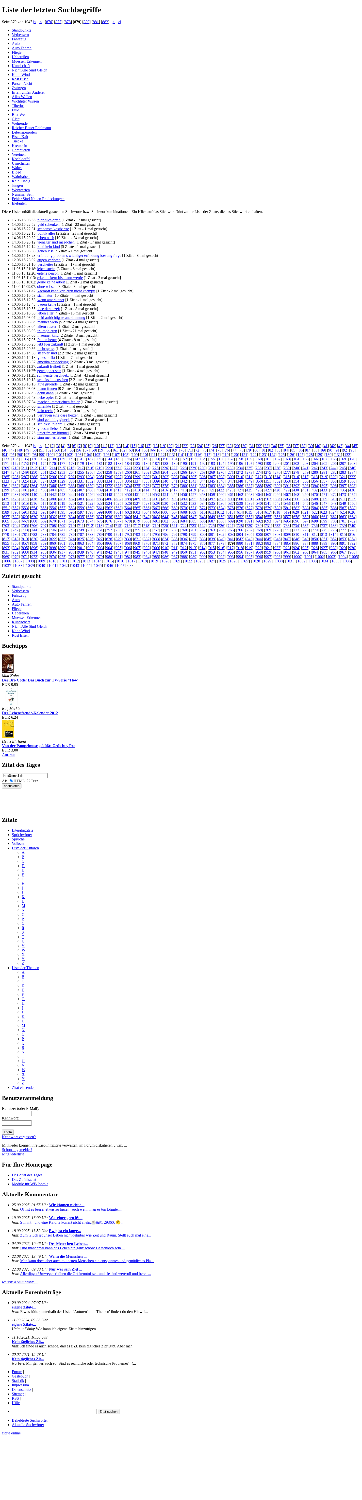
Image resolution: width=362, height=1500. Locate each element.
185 (137, 463)
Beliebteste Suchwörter (30, 1420)
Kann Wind (21, 74)
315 (287, 477)
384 (221, 486)
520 (72, 503)
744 (34, 530)
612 (221, 512)
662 (334, 517)
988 (184, 557)
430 (296, 490)
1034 (324, 561)
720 (165, 525)
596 (72, 512)
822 (53, 539)
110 (144, 455)
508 (315, 499)
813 (324, 534)
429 (287, 490)
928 (333, 548)
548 (334, 503)
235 (249, 468)
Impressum (20, 1385)
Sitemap (18, 1394)
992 (221, 557)
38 (303, 446)
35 (281, 446)
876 (49, 22)
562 (109, 508)
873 (175, 543)
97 (27, 455)
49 (27, 450)
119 (226, 455)
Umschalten (21, 163)
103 (79, 455)
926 (315, 548)
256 (90, 472)
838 (203, 539)
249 (25, 472)
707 (44, 525)
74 (212, 450)
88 (315, 450)
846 (277, 539)
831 (137, 539)
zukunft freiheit (49, 366)
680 (146, 521)
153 (193, 459)
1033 (313, 561)
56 (79, 450)
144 (109, 459)
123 (263, 455)
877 (58, 22)
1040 (41, 565)
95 (13, 455)
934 (34, 552)
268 (203, 472)
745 (44, 530)
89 (323, 450)
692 (259, 521)
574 (221, 508)
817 (6, 539)
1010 (52, 561)
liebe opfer (45, 397)
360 (352, 481)
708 (53, 525)
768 (259, 530)
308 (221, 477)
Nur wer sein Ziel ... (65, 1269)
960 (277, 552)
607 (175, 512)
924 (296, 548)
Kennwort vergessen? (19, 1137)
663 (343, 517)
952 (203, 552)
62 (123, 450)
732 (277, 525)
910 (165, 548)
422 (221, 490)
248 (15, 472)
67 (160, 450)
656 (277, 517)
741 (6, 530)
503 (268, 499)
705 (25, 525)
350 (259, 481)
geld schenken (48, 224)
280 (315, 472)
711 (81, 525)
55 (72, 450)
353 (287, 481)
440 (34, 494)
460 (221, 494)
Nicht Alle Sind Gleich (29, 70)
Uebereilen (20, 57)
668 (34, 521)
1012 (75, 561)
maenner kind (48, 335)
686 (203, 521)
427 (268, 490)
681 (156, 521)
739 (343, 525)
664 (352, 517)
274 (259, 472)
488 (128, 499)
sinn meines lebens (51, 437)
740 (352, 525)
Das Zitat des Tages (27, 1175)
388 (259, 486)
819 (25, 539)
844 (259, 539)
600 (109, 512)
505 (287, 499)
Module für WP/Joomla (30, 1184)
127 (300, 455)
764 (221, 530)
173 (25, 463)
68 (168, 450)
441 (44, 494)
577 (249, 508)
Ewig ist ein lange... (65, 1231)
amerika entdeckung (53, 362)
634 (72, 517)
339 (156, 481)
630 (34, 517)
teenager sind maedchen (56, 242)
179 (81, 463)
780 (15, 534)
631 (44, 517)
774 (315, 530)
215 (62, 468)
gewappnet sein (49, 371)
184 (128, 463)
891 (343, 543)
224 (146, 468)
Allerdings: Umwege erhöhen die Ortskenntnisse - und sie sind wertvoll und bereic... (85, 1274)
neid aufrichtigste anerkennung (61, 317)
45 (355, 446)
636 (90, 517)
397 (343, 486)
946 (146, 552)
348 (240, 481)
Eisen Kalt (20, 137)
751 (100, 530)
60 (109, 450)
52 (49, 450)
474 (352, 494)
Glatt (15, 119)
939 (81, 552)
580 (277, 508)
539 (249, 503)
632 (53, 517)
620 (296, 512)
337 (137, 481)
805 (249, 534)
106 (107, 455)
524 (109, 503)
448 (109, 494)
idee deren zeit (48, 309)
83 (278, 450)
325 (25, 481)
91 (338, 450)
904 (109, 548)
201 (287, 463)
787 (81, 534)
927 (324, 548)
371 (100, 486)
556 (53, 508)
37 (296, 446)
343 (193, 481)
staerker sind (47, 353)
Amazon (8, 754)
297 (118, 477)
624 (333, 512)
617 (268, 512)
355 (306, 481)
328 (53, 481)
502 (259, 499)
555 (44, 508)
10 (97, 446)
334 (109, 481)
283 (343, 472)
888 (315, 543)
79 (249, 450)
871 (156, 543)
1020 (165, 561)
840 (221, 539)
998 (277, 557)
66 (153, 450)
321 (343, 477)
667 (25, 521)
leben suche (46, 269)
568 (165, 508)
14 (126, 446)
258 (109, 472)
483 (81, 499)
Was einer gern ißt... (65, 1218)
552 (15, 508)
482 (72, 499)
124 (272, 455)
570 (184, 508)
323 (6, 481)
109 (135, 455)
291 (62, 477)
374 (128, 486)
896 (34, 548)
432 (315, 490)
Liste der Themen (25, 968)
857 (25, 543)
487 (118, 499)
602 (128, 512)
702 (352, 521)
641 (137, 517)
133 (6, 459)
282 (334, 472)
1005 (354, 557)
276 (277, 472)
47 (13, 450)
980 (109, 557)
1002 (320, 557)
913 (193, 548)
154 (203, 459)
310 (240, 477)
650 (221, 517)
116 (198, 455)
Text (34, 781)
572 (203, 508)
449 (118, 494)
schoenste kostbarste (53, 229)
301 (156, 477)
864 (90, 543)
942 (109, 552)
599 (100, 512)
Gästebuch (20, 1376)
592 (34, 512)
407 (81, 490)
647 (193, 517)
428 (277, 490)
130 (328, 455)
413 (137, 490)
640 (128, 517)
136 (34, 459)
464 (259, 494)
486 (109, 499)
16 (141, 446)
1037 (7, 565)
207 (343, 463)
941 (100, 552)
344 (203, 481)
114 (180, 455)
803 (231, 534)
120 (235, 455)
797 (175, 534)
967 (343, 552)
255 (81, 472)
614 (240, 512)
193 (212, 463)
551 (6, 508)
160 (259, 459)
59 (101, 450)
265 (175, 472)
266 (184, 472)
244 (333, 468)
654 (259, 517)
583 (306, 508)
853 (343, 539)
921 (268, 548)
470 (315, 494)
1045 (98, 565)
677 (118, 521)
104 (88, 455)
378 (165, 486)
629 (25, 517)
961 (287, 552)
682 (165, 521)
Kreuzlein (19, 145)
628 (15, 517)
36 (289, 446)
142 (90, 459)
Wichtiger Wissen (25, 101)
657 (287, 517)
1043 (75, 565)
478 (34, 499)
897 (44, 548)
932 (15, 552)
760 (184, 530)
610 (203, 512)
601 (118, 512)
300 (146, 477)
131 (338, 455)
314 (277, 477)
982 (128, 557)
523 (100, 503)
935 (44, 552)
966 (334, 552)
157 (231, 459)
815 (343, 534)
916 (221, 548)
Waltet (17, 168)
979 (100, 557)
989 (193, 557)
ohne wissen (46, 286)
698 (315, 521)
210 (15, 468)
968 (352, 552)
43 (340, 446)
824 (72, 539)
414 (146, 490)
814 (333, 534)
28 (229, 446)
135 (25, 459)
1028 (256, 561)
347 (231, 481)
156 (221, 459)
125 (282, 455)
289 (44, 477)
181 (100, 463)
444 (72, 494)
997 (268, 557)
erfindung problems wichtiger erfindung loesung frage (79, 255)
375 (137, 486)
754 (128, 530)
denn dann (45, 393)
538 (240, 503)
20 (170, 446)
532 (184, 503)
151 (175, 459)
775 (324, 530)
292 (72, 477)
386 (240, 486)
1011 (63, 561)
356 (315, 481)
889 (324, 543)
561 (100, 508)
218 (90, 468)
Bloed (16, 172)
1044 (86, 565)
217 (81, 468)
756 (146, 530)
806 (259, 534)
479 (44, 499)
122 (254, 455)
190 (184, 463)
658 (296, 517)
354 (296, 481)
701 (343, 521)
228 (184, 468)
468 (296, 494)
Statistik (18, 1380)
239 (287, 468)
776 (334, 530)
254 (72, 472)
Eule (15, 110)
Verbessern (20, 35)
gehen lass (45, 251)
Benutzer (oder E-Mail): (20, 1108)
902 (90, 548)
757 (156, 530)
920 (259, 548)
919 (249, 548)
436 (352, 490)
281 (324, 472)
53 (57, 450)
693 (268, 521)
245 (343, 468)
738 (333, 525)
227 (174, 468)
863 (81, 543)
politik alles (46, 233)
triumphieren (47, 331)
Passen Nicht (22, 83)
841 (231, 539)
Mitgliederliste (13, 1154)
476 (15, 499)
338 (146, 481)
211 (25, 468)
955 (231, 552)
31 (252, 446)
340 (165, 481)
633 (62, 517)
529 (156, 503)
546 (315, 503)
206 (334, 463)
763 (212, 530)
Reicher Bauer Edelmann (31, 128)
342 (184, 481)
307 (212, 477)
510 (334, 499)
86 (301, 450)
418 (184, 490)
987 (175, 557)
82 (271, 450)
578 (259, 508)
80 (256, 450)
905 (118, 548)
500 (240, 499)
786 (72, 534)
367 (62, 486)
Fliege (16, 52)
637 (100, 517)
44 (348, 446)
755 (137, 530)
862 (72, 543)
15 (133, 446)
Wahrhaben (21, 176)
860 (53, 543)
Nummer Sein (22, 194)
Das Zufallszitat (24, 1179)
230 (202, 468)
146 (128, 459)
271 (231, 472)
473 (343, 494)
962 (296, 552)
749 (81, 530)
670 (53, 521)
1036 (347, 561)
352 (277, 481)
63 (131, 450)
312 (259, 477)
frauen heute (47, 340)
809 (287, 534)
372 (109, 486)
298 (128, 477)
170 (352, 459)
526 (128, 503)
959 (268, 552)
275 (268, 472)
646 (184, 517)
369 (81, 486)
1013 (86, 561)
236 (259, 468)
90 (330, 450)
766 (240, 530)
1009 (41, 561)
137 (44, 459)
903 (100, 548)
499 (231, 499)
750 (90, 530)
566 (146, 508)
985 (156, 557)
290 (53, 477)
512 (352, 499)
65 (146, 450)
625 (343, 512)
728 (240, 525)
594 (53, 512)
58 (94, 450)
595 (62, 512)
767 (249, 530)
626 (352, 512)
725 (212, 525)
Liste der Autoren (25, 848)
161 (268, 459)
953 (212, 552)
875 (193, 543)
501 (249, 499)
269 (212, 472)
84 (286, 450)
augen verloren (49, 260)
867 (118, 543)
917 (230, 548)
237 (268, 468)
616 (259, 512)
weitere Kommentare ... (20, 1282)
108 (125, 455)
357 (324, 481)
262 (146, 472)
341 (175, 481)
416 (165, 490)
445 (81, 494)
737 (324, 525)
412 (128, 490)
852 (334, 539)
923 (287, 548)
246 (352, 468)
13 (119, 446)
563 (118, 508)
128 (310, 455)
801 (212, 534)
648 (203, 517)
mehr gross (45, 349)
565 (137, 508)
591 (25, 512)
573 (212, 508)
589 (6, 512)
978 (90, 557)
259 (118, 472)
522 (90, 503)
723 (193, 525)
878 (68, 22)
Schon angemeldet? (17, 1150)
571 (193, 508)
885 (287, 543)
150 (165, 459)
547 (324, 503)
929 (343, 548)
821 (44, 539)
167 (324, 459)
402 (34, 490)
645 (175, 517)
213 (43, 468)
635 (81, 517)
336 (128, 481)
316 (296, 477)
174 (34, 463)
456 (184, 494)
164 (296, 459)
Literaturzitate (22, 830)
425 (249, 490)
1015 (109, 561)
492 (165, 499)
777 (343, 530)
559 (81, 508)
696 (296, 521)
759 (175, 530)
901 (81, 548)
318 (315, 477)
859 (44, 543)
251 (44, 472)
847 (287, 539)
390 (277, 486)
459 (212, 494)
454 (165, 494)
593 (44, 512)
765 (231, 530)
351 (268, 481)
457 (193, 494)
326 (34, 481)
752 (109, 530)
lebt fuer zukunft (50, 344)
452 (146, 494)
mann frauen (47, 388)
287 (25, 477)
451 (137, 494)
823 (62, 539)
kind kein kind (48, 246)
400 (15, 490)
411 (118, 490)
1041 (52, 565)
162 (277, 459)
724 (202, 525)
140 (72, 459)
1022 (188, 561)
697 (306, 521)
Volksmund (21, 843)
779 (6, 534)
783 (44, 534)
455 (175, 494)
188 (165, 463)
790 (109, 534)
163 (287, 459)
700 (334, 521)
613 (230, 512)
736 (315, 525)
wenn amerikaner (50, 300)
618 (277, 512)
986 (165, 557)
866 (109, 543)
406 (72, 490)
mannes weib (47, 322)
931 (6, 552)
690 (240, 521)
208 (352, 463)
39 (311, 446)
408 (90, 490)
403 (44, 490)
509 (324, 499)
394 (315, 486)
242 (315, 468)
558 (72, 508)
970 (15, 557)
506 (296, 499)
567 (156, 508)
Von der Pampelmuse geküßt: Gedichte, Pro (38, 746)
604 (146, 512)
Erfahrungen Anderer (28, 92)
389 (268, 486)
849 (306, 539)
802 (221, 534)
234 (240, 468)
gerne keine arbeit (51, 282)
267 (193, 472)
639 (118, 517)
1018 (143, 561)
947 (156, 552)
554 (34, 508)
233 (230, 468)
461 (231, 494)
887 (306, 543)
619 (287, 512)
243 (324, 468)
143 (100, 459)
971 (25, 557)
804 (240, 534)
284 (352, 472)
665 (6, 521)
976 (72, 557)
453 (156, 494)
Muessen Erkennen (27, 61)
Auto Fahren (22, 48)
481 (62, 499)
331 (81, 481)
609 (193, 512)
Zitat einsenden (23, 1087)
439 (25, 494)
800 (203, 534)
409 (100, 490)
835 (175, 539)
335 (118, 481)
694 (277, 521)
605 (156, 512)
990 (203, 557)
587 (343, 508)
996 (259, 557)
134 (15, 459)
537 (231, 503)
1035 (335, 561)
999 (287, 557)
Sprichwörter (22, 835)
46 (5, 450)
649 (212, 517)
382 (203, 486)
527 (137, 503)
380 (184, 486)
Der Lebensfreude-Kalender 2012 (30, 713)
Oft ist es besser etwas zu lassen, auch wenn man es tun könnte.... (71, 1209)
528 (146, 503)
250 (34, 472)
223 (137, 468)
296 (109, 477)
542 (277, 503)
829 (118, 539)
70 (182, 450)
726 (221, 525)
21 (178, 446)
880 (86, 22)
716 (128, 525)
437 (6, 494)
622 (315, 512)
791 (118, 534)
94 (5, 455)
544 (296, 503)
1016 (120, 561)
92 (345, 450)
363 (25, 486)
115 (189, 455)
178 (72, 463)
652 (240, 517)
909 (156, 548)
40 (318, 446)
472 (334, 494)
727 (230, 525)
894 (15, 548)
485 (100, 499)
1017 (131, 561)
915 (212, 548)
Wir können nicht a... (66, 1205)
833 (156, 539)
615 (249, 512)
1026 (233, 561)
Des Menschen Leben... (68, 1243)
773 (306, 530)
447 (100, 494)
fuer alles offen (49, 220)
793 (137, 534)
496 (203, 499)
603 (137, 512)
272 (240, 472)
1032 (301, 561)
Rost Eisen (20, 79)
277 (287, 472)
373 (118, 486)
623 (324, 512)
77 (234, 450)
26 (215, 446)
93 (352, 450)
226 (165, 468)
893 (6, 548)
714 (109, 525)
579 (268, 508)
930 (352, 548)
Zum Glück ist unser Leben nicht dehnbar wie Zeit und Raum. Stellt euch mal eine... (85, 1235)
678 (128, 521)
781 (25, 534)
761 (193, 530)
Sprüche (18, 839)
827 (100, 539)
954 (221, 552)
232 (221, 468)
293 (81, 477)
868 (128, 543)
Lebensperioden (24, 132)
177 (62, 463)
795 (156, 534)
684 (184, 521)
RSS (15, 1398)
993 (231, 557)
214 (53, 468)
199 (268, 463)
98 (35, 455)
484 (90, 499)
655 (268, 517)
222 (128, 468)
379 (175, 486)
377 (156, 486)
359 (343, 481)
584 (315, 508)
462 (240, 494)
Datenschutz (21, 1389)
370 (90, 486)
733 (287, 525)
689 (231, 521)
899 (62, 548)
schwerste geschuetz (53, 375)
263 (156, 472)
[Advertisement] (17, 799)
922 (277, 548)
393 (306, 486)
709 (62, 525)
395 (324, 486)
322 (352, 477)
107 (116, 455)
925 (305, 548)
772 (296, 530)
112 (162, 455)
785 (62, 534)
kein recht (45, 411)
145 (118, 459)
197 (249, 463)
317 (305, 477)
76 (227, 450)
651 (231, 517)
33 (266, 446)
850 (315, 539)
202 (296, 463)
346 (221, 481)
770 (277, 530)
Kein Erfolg (21, 181)
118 (216, 455)
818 (15, 539)
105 (97, 455)
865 (100, 543)
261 (137, 472)
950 (184, 552)
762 (203, 530)
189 (175, 463)
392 (296, 486)
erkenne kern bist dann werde (60, 278)
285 (6, 477)
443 (62, 494)
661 (324, 517)
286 (15, 477)
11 (104, 446)
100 (50, 455)
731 (268, 525)
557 (62, 508)
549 (343, 503)
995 (249, 557)
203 (306, 463)
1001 (309, 557)
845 (268, 539)
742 (15, 530)
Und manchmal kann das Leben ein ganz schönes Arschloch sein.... (72, 1248)
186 (146, 463)
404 (53, 490)
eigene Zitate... (24, 1307)
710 (72, 525)
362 (15, 486)
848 (296, 539)
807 (268, 534)
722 (184, 525)
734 (296, 525)
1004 (342, 557)
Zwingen (19, 88)
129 (319, 455)
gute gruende (47, 384)
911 (174, 548)
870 (146, 543)
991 (212, 557)
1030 (279, 561)
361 (6, 486)
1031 (290, 561)
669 (44, 521)
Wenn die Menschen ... (68, 1256)
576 (240, 508)
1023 (199, 561)
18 (156, 446)
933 (25, 552)
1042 (64, 565)
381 (193, 486)
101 (60, 455)
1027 (245, 561)
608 (184, 512)
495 (193, 499)
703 (6, 525)
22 (185, 446)
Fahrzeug (19, 39)
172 (15, 463)
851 (324, 539)
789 (100, 534)
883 (268, 543)
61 (116, 450)
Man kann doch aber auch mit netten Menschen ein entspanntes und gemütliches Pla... (87, 1261)
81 (264, 450)
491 (156, 499)
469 (306, 494)
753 (118, 530)
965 (324, 552)
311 (249, 477)
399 (6, 490)
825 (81, 539)
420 (202, 490)
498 (221, 499)
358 (334, 481)
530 (165, 503)
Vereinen (19, 154)
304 (184, 477)
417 (174, 490)
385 (231, 486)
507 (306, 499)
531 (175, 503)
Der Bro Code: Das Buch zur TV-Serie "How (40, 680)
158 (240, 459)
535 (212, 503)
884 (277, 543)
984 (146, 557)
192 (203, 463)
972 (34, 557)
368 (72, 486)
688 (221, 521)
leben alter (45, 313)
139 (62, 459)
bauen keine (46, 304)
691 (249, 521)
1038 (18, 565)
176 (53, 463)
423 (230, 490)
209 (6, 468)
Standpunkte (21, 30)
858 (34, 543)
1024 (211, 561)
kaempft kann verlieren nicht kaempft (66, 291)
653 (249, 517)
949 (175, 552)
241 (305, 468)
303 (175, 477)
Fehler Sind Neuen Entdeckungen (38, 199)
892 (352, 543)
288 (34, 477)
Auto (16, 43)
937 (62, 552)
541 (268, 503)
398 (352, 486)
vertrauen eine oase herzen (58, 415)
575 (231, 508)
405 (62, 490)
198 (259, 463)
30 (244, 446)
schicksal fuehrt (49, 424)
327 (44, 481)
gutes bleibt (46, 357)
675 (100, 521)
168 (334, 459)
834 (165, 539)
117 (207, 455)
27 (222, 446)
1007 (18, 561)
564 (128, 508)
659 (306, 517)
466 (277, 494)
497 (212, 499)
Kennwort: (10, 1118)
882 (105, 22)
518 (53, 503)
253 (62, 472)
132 (347, 455)
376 (146, 486)
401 (25, 490)
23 (193, 446)
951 (193, 552)
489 (137, 499)
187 (156, 463)
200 (277, 463)
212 (34, 468)
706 (34, 525)
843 (249, 539)
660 (315, 517)
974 (53, 557)
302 (165, 477)
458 (203, 494)
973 (44, 557)
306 (203, 477)
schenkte (44, 406)
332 (90, 481)
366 (53, 486)
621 (305, 512)
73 (205, 450)
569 (175, 508)
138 (53, 459)
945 (137, 552)
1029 (267, 561)
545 (306, 503)
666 (15, 521)
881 (96, 22)
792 (128, 534)
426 (259, 490)
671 (62, 521)
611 (212, 512)
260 (128, 472)
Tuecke (17, 141)
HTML (19, 781)
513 (6, 503)
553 (25, 508)
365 (44, 486)
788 (90, 534)
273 (249, 472)
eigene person (48, 273)
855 (6, 543)
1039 (30, 565)
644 (165, 517)
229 (193, 468)
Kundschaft (21, 66)
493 (175, 499)
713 (99, 525)
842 (240, 539)
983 (137, 557)
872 (165, 543)
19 (163, 446)
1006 (7, 561)
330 (72, 481)
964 (315, 552)
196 (240, 463)
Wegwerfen (21, 190)
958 (259, 552)
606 (165, 512)
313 (268, 477)
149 (156, 459)
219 (99, 468)
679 (137, 521)
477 (25, 499)
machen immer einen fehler (58, 402)
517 (44, 503)
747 (62, 530)
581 (287, 508)
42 (333, 446)
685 (193, 521)
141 (81, 459)
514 (15, 503)
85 (293, 450)
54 (64, 450)
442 (53, 494)
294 (90, 477)
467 (287, 494)
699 (324, 521)
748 (72, 530)
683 (175, 521)
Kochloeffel (21, 159)
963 (306, 552)
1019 (154, 561)
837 (193, 539)
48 (20, 450)
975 (62, 557)
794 (146, 534)
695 (287, 521)
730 (259, 525)
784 (53, 534)
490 (146, 499)
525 (118, 503)
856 (15, 543)
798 (184, 534)
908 (146, 548)
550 (352, 503)
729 (249, 525)
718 (146, 525)
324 (15, 481)
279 (306, 472)
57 (86, 450)
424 (240, 490)
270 (221, 472)
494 (184, 499)
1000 (297, 557)
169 (343, 459)
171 (6, 463)
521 (81, 503)
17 (148, 446)
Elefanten (19, 203)
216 (71, 468)
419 (193, 490)
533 (193, 503)
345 (212, 481)
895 (25, 548)
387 (249, 486)
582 (296, 508)
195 (231, 463)
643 (156, 517)
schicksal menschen (52, 380)
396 (334, 486)
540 (259, 503)
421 (212, 490)
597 (81, 512)
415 (156, 490)
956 (240, 552)
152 (184, 459)
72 (197, 450)
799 (193, 534)
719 (156, 525)
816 (352, 534)
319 (324, 477)
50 (35, 450)
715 (118, 525)
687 (212, 521)
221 (118, 468)
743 (25, 530)
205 (324, 463)
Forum (17, 1372)
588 (352, 508)
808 (277, 534)
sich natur (44, 295)
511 (343, 499)
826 (90, 539)
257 (100, 472)
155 (212, 459)
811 (305, 534)
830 (128, 539)
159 (249, 459)
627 (6, 517)
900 (72, 548)
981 (118, 557)
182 (109, 463)
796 (165, 534)
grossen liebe (47, 428)
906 (128, 548)
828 (109, 539)
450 (128, 494)
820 (34, 539)
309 (231, 477)
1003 (331, 557)
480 (53, 499)
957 (249, 552)
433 (324, 490)
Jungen (17, 185)
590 (15, 512)
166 (315, 459)
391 (287, 486)
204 (315, 463)
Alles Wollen (22, 97)
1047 (120, 565)
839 (212, 539)
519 (62, 503)
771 (287, 530)
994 (240, 557)
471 (324, 494)
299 (137, 477)
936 (53, 552)
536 (221, 503)
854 (352, 539)
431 (305, 490)
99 (42, 455)
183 (118, 463)
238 (277, 468)
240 (296, 468)
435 (343, 490)
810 (296, 534)
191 (193, 463)
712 (90, 525)
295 (100, 477)
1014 (97, 561)
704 (15, 525)
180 (90, 463)
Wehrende (20, 123)
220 (109, 468)
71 (190, 450)
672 (72, 521)
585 (324, 508)
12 (111, 446)
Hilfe (16, 1403)
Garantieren (21, 150)
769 (268, 530)
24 (200, 446)
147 (137, 459)
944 (128, 552)
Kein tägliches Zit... (28, 1342)
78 (242, 450)
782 (34, 534)
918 (240, 548)
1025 (222, 561)
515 (25, 503)
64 (138, 450)
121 (244, 455)
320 (333, 477)
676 (109, 521)
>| (119, 22)
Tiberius (18, 106)
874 (184, 543)
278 (296, 472)
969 (6, 557)
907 (137, 548)
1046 (109, 565)
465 (268, 494)
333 (100, 481)
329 (62, 481)
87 (308, 450)
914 (202, 548)
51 (42, 450)
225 (156, 468)
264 (165, 472)
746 (53, 530)
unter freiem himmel (53, 433)
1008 (30, 561)
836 (184, 539)
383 (212, 486)
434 (333, 490)
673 (81, 521)
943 (118, 552)
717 (137, 525)
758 (165, 530)
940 (90, 552)
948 (165, 552)
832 (146, 539)
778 (352, 530)
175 (44, 463)
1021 (177, 561)
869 (137, 543)
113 (171, 455)
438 (15, 494)
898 (53, 548)
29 (237, 446)
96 (20, 455)
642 (146, 517)
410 (109, 490)
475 (6, 499)
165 (306, 459)
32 (259, 446)
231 (212, 468)
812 (315, 534)
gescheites (45, 264)
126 (291, 455)
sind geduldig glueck (53, 420)
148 (146, 459)
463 (249, 494)
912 (184, 548)
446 (90, 494)
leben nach (45, 238)
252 (53, 472)
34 (274, 446)
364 (34, 486)
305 (193, 477)
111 (153, 455)
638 (109, 517)
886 (296, 543)
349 (249, 481)
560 (90, 508)
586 (334, 508)
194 (221, 463)
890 (334, 543)
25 (207, 446)
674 (90, 521)
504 (277, 499)
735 (305, 525)
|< (34, 22)
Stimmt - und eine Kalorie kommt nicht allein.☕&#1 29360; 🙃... (72, 1222)
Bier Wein (20, 114)
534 (203, 503)
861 (62, 543)
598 (90, 512)
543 (287, 503)
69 (175, 450)
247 (6, 472)
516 (34, 503)
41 (326, 446)
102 (69, 455)
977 (81, 557)
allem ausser (46, 326)
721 (174, 525)
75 (219, 450)
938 (72, 552)
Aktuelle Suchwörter (28, 1425)
